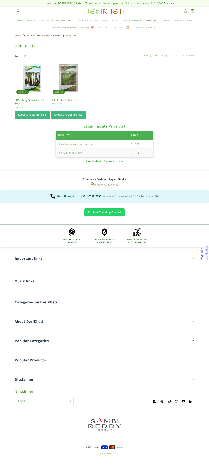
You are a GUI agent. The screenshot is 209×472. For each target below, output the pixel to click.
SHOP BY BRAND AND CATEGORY (44, 35)
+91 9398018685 (92, 196)
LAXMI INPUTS (73, 35)
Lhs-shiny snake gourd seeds (75, 144)
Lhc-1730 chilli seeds (70, 153)
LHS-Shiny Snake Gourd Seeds (29, 101)
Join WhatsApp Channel (107, 212)
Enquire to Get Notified (32, 115)
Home (18, 35)
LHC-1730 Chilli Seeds (64, 100)
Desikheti (107, 453)
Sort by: (148, 55)
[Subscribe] (69, 401)
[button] (18, 10)
